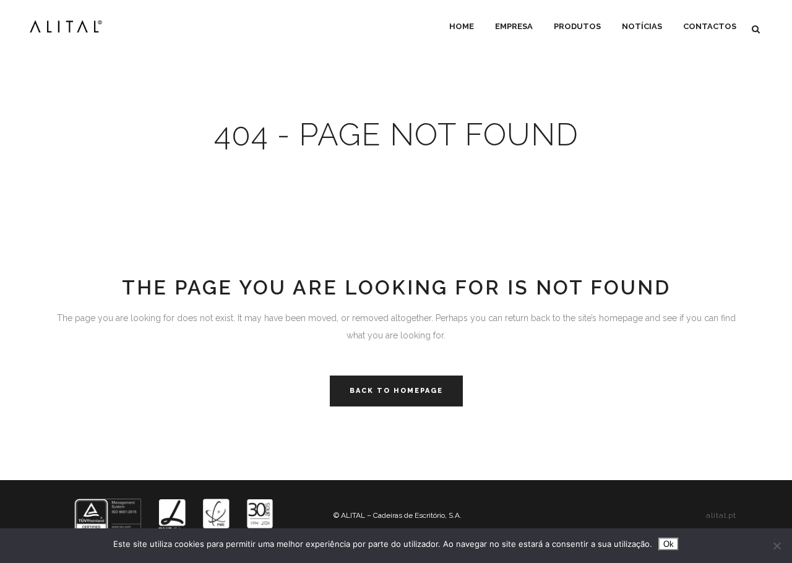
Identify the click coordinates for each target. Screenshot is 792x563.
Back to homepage (396, 391)
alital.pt (721, 515)
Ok (668, 544)
